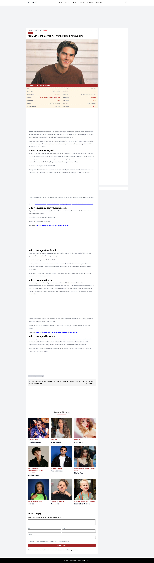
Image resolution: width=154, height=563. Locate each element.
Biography (31, 440)
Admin (45, 30)
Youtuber (81, 2)
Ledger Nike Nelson (82, 504)
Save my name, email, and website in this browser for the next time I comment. (49, 541)
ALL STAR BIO (32, 2)
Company (99, 2)
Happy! (41, 376)
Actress (73, 2)
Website (30, 534)
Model (76, 471)
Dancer (35, 501)
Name (29, 528)
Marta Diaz (78, 473)
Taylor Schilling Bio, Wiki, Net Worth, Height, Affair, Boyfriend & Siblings (56, 332)
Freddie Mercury (34, 442)
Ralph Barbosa (57, 471)
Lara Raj (31, 504)
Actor (66, 2)
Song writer (31, 473)
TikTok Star (60, 501)
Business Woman (79, 468)
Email (64, 528)
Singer (41, 471)
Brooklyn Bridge (32, 376)
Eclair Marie (78, 442)
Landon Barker (33, 475)
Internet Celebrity (90, 468)
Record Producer (33, 471)
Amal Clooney (56, 442)
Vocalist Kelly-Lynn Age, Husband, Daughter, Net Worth (52, 225)
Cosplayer (77, 440)
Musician (37, 440)
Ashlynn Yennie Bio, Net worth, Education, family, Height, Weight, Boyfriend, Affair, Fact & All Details (64, 204)
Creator (53, 501)
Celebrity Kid (85, 501)
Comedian (90, 2)
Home (60, 2)
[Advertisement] (114, 94)
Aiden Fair (55, 504)
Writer (60, 468)
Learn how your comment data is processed (64, 550)
